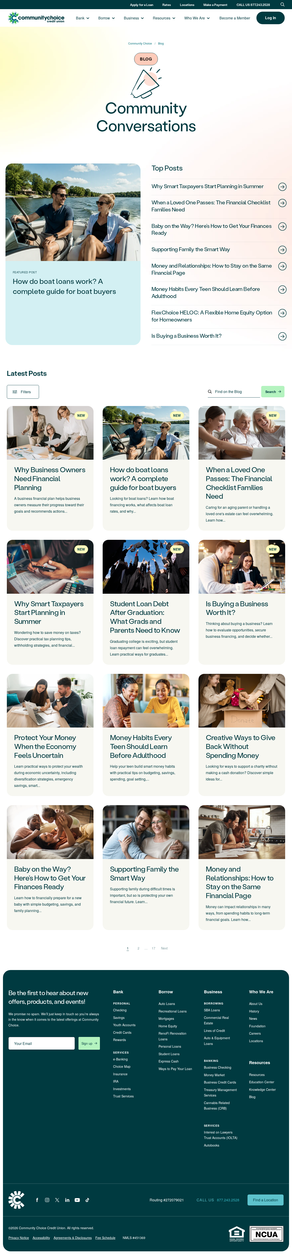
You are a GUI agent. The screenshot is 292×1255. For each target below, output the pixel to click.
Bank (80, 18)
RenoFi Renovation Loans (172, 1036)
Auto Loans (167, 1003)
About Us (255, 1003)
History (254, 1011)
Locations (187, 5)
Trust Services (123, 1096)
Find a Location (265, 1199)
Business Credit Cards (220, 1082)
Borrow (104, 18)
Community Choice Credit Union (36, 17)
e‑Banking (120, 1059)
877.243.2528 (228, 1199)
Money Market (214, 1075)
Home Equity (168, 1026)
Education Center (261, 1082)
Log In (270, 17)
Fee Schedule (105, 1237)
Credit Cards (122, 1032)
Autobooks (211, 1145)
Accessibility (41, 1237)
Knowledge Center (262, 1089)
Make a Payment (215, 5)
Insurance (120, 1074)
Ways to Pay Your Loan (175, 1068)
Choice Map (121, 1066)
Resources (161, 18)
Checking (120, 1010)
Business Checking (217, 1067)
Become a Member (234, 18)
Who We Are (194, 18)
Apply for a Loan (141, 5)
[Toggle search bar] (282, 4)
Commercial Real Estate (216, 1020)
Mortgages (166, 1018)
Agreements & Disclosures (73, 1237)
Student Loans (169, 1054)
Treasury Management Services (220, 1092)
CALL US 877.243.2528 (253, 5)
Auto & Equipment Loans (217, 1041)
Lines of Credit (214, 1030)
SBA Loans (212, 1010)
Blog (252, 1096)
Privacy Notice (18, 1237)
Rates (166, 5)
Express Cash (169, 1061)
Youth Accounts (124, 1025)
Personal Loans (170, 1046)
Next (164, 948)
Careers (255, 1033)
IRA (115, 1081)
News (253, 1018)
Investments (122, 1088)
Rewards (119, 1039)
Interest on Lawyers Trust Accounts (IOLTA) (220, 1135)
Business (131, 18)
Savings (119, 1017)
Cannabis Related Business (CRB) (217, 1105)
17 (153, 948)
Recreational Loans (173, 1011)
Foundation (257, 1026)
